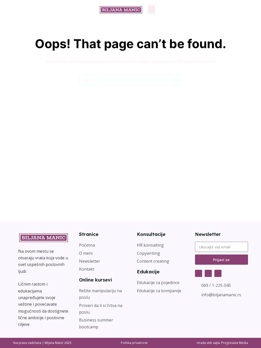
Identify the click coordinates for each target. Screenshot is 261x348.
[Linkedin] (217, 273)
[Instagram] (208, 273)
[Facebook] (198, 273)
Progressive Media (234, 343)
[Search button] (176, 80)
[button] (151, 9)
